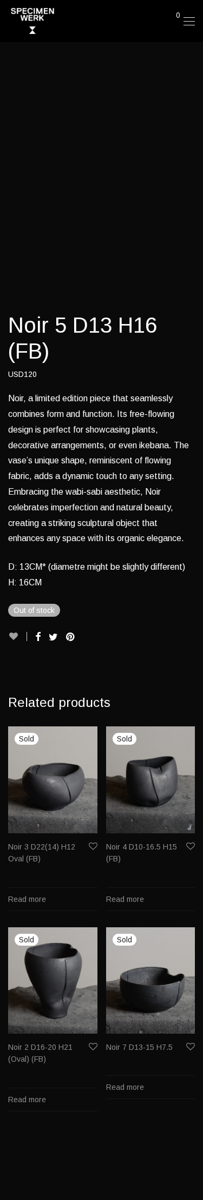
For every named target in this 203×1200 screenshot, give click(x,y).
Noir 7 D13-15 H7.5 (139, 1047)
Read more (27, 899)
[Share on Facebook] (38, 637)
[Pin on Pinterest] (71, 637)
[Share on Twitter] (53, 637)
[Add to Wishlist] (17, 636)
